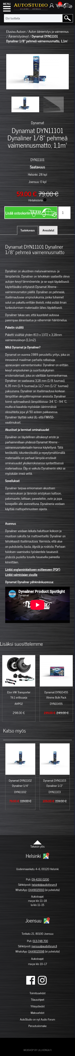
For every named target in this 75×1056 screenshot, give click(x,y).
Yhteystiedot (37, 1006)
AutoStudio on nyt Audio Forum (37, 1019)
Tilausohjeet (37, 999)
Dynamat (37, 122)
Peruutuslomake (37, 1025)
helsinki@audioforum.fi (44, 884)
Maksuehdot (37, 1012)
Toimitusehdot (37, 993)
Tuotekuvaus (27, 230)
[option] (25, 104)
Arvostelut (48, 230)
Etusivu (11, 31)
